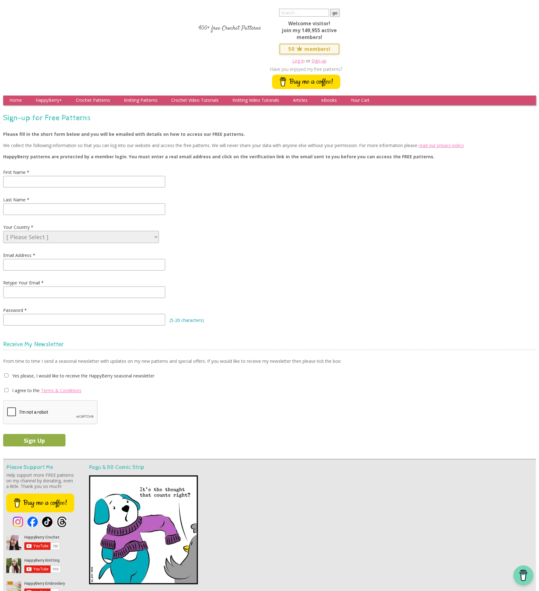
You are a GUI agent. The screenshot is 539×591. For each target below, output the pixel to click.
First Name (14, 172)
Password (13, 310)
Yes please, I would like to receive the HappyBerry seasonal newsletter (82, 376)
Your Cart (360, 100)
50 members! (309, 48)
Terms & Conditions (61, 390)
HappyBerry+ (49, 100)
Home (15, 100)
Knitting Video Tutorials (255, 100)
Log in (298, 61)
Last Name (14, 200)
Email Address (17, 255)
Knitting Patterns (141, 100)
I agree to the (25, 390)
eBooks (329, 100)
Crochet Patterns (93, 100)
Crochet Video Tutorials (195, 100)
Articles (300, 100)
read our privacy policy (441, 145)
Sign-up (319, 61)
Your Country (16, 227)
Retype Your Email (21, 283)
